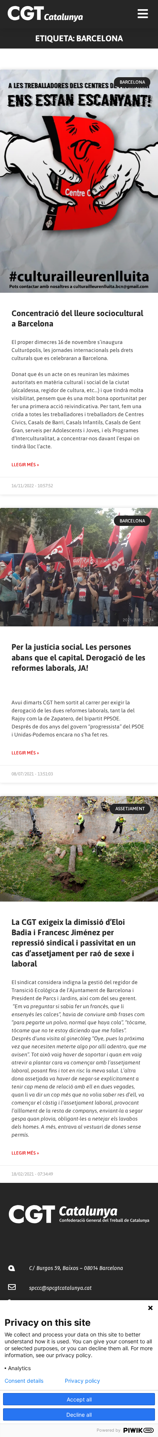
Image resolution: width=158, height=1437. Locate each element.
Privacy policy (82, 1381)
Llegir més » (25, 464)
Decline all (79, 1414)
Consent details (24, 1381)
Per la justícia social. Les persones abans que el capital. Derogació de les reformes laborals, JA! (78, 657)
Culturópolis (26, 350)
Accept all (79, 1399)
